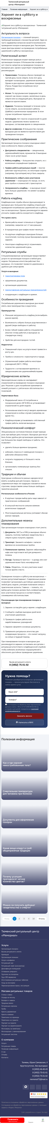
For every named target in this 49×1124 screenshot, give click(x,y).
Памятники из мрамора (10, 1017)
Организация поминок (9, 957)
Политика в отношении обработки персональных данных (22, 1102)
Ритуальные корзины (9, 1006)
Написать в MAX (25, 722)
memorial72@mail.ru (38, 1079)
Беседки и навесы (8, 1000)
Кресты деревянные (8, 1012)
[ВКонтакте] (44, 1087)
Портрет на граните (8, 1023)
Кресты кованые (7, 1014)
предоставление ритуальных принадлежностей (25, 290)
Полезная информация (9, 1049)
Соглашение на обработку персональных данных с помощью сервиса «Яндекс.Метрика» (24, 1106)
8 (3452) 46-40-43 (40, 1069)
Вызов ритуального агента (11, 952)
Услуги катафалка (8, 960)
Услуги (4, 945)
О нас (3, 1052)
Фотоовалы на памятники (10, 1029)
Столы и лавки (6, 995)
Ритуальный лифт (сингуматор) (12, 966)
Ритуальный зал (7, 963)
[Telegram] (38, 1087)
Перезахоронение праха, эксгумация (15, 986)
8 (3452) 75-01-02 (40, 1076)
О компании (7, 1040)
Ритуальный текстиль (9, 1034)
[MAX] (26, 1087)
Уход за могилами (8, 983)
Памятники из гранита (9, 1020)
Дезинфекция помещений (10, 969)
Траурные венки (7, 1003)
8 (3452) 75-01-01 (40, 1073)
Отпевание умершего (9, 971)
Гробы (3, 1009)
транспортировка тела (14, 276)
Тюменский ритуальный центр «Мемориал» (18, 3)
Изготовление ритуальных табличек (14, 980)
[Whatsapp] (32, 1087)
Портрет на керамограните (11, 1026)
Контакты (4, 1057)
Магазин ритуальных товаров (16, 991)
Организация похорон (11, 37)
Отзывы (4, 1055)
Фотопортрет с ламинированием (13, 1031)
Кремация (5, 954)
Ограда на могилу (8, 997)
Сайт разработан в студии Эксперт (34, 1112)
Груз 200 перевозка (8, 977)
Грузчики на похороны (9, 974)
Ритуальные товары (8, 1046)
